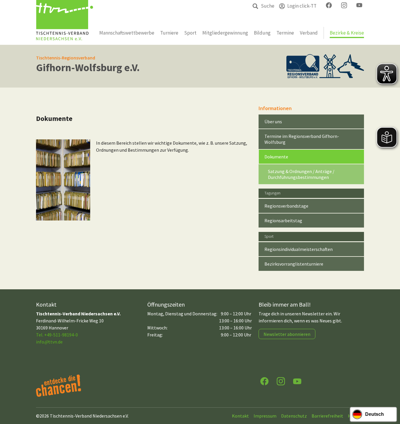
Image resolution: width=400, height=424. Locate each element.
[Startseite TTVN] (64, 22)
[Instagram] (281, 381)
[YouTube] (297, 381)
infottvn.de (49, 342)
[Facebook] (264, 381)
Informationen (275, 108)
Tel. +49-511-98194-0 (57, 335)
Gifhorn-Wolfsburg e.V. (88, 67)
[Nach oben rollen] (390, 396)
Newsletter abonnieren (287, 334)
